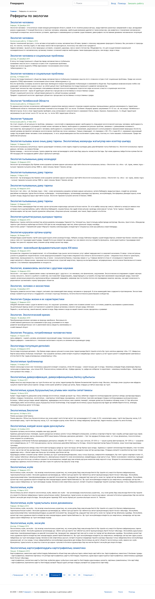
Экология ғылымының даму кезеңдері (33, 159)
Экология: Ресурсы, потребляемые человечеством (41, 332)
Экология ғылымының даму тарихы (31, 172)
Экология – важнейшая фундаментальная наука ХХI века (44, 247)
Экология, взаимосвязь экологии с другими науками (41, 268)
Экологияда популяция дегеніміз (30, 345)
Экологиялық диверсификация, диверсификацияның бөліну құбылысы (52, 377)
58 (37, 575)
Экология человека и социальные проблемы (37, 55)
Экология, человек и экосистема (30, 285)
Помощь (122, 3)
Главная (13, 11)
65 (79, 575)
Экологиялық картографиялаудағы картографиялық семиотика (47, 548)
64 (74, 575)
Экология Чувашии (21, 118)
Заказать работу (136, 3)
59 (42, 575)
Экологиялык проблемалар (26, 361)
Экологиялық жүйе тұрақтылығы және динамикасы (41, 502)
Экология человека (21, 22)
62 (64, 575)
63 (69, 575)
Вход (113, 3)
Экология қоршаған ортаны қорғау (30, 232)
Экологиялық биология (24, 410)
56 (27, 575)
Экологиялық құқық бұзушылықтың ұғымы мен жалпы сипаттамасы (51, 390)
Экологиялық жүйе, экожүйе (27, 523)
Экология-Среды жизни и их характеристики (37, 299)
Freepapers (27, 592)
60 (47, 575)
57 (32, 575)
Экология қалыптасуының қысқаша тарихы (36, 216)
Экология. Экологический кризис (30, 314)
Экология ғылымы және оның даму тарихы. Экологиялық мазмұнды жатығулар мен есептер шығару (70, 141)
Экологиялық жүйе (21, 467)
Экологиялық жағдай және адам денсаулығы (37, 426)
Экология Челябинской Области (29, 100)
